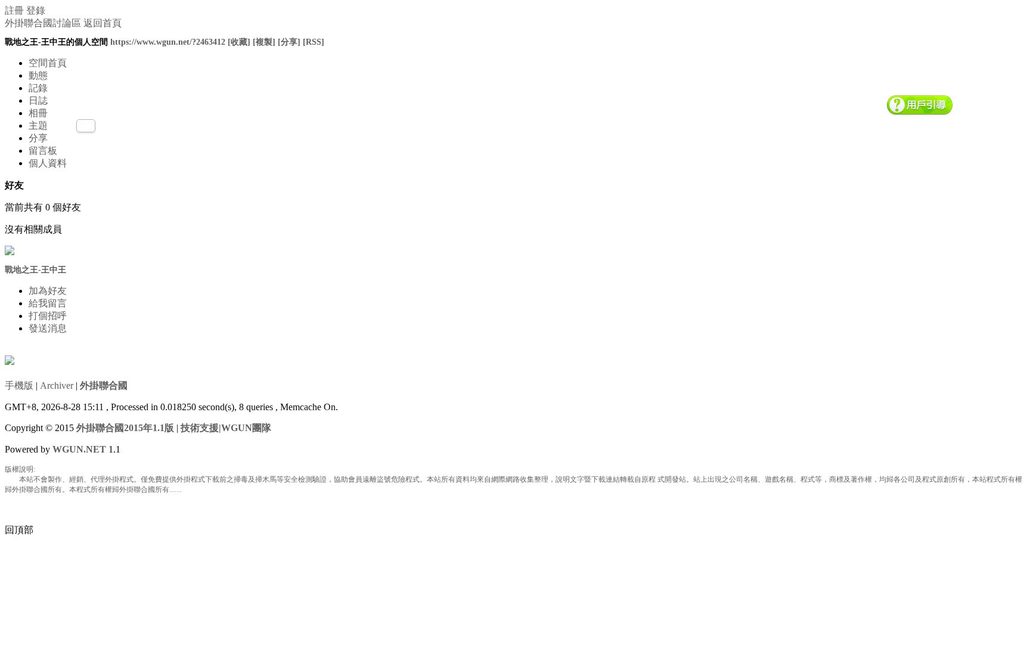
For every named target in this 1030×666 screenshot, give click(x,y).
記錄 (38, 88)
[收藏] (239, 42)
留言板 (43, 150)
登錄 (35, 10)
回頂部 (19, 530)
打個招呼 (48, 316)
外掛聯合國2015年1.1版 (125, 428)
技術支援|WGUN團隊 (226, 428)
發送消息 (48, 328)
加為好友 (48, 291)
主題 (38, 125)
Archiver (56, 385)
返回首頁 (102, 23)
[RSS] (313, 42)
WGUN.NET (79, 449)
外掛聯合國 (104, 385)
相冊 (38, 113)
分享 (38, 138)
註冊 (14, 10)
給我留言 (48, 303)
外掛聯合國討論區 (43, 23)
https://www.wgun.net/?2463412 (167, 42)
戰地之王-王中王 (35, 269)
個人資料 (48, 163)
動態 (38, 75)
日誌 (38, 100)
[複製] (264, 42)
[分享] (289, 42)
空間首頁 (48, 63)
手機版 (19, 385)
